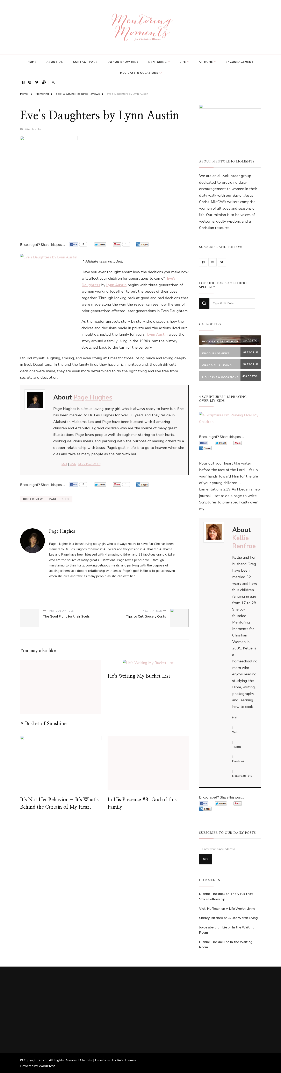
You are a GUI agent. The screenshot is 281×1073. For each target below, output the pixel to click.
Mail (64, 464)
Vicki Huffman (210, 908)
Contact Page (85, 62)
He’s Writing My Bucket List (139, 676)
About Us (54, 62)
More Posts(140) (89, 464)
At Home (206, 62)
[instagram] (212, 262)
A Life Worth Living (240, 908)
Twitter (236, 747)
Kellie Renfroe (244, 542)
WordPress (47, 1066)
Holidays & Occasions (139, 73)
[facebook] (203, 262)
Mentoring (157, 62)
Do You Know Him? (123, 62)
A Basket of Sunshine (43, 723)
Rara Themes (126, 1060)
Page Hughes (32, 129)
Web (73, 464)
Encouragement (240, 62)
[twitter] (222, 262)
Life (183, 62)
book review (33, 499)
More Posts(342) (242, 776)
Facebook (238, 761)
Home (32, 62)
